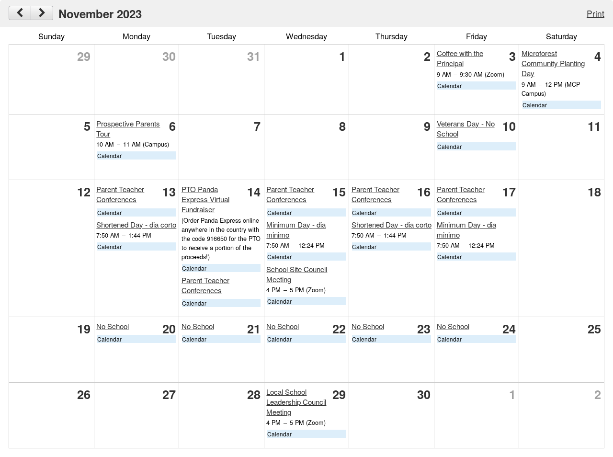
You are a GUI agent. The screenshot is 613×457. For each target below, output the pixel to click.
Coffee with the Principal (460, 58)
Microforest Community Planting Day (553, 63)
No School (112, 326)
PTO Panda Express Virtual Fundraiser (205, 199)
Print (595, 13)
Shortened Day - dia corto (136, 224)
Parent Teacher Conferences (120, 194)
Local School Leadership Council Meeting (296, 402)
